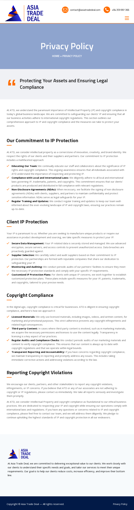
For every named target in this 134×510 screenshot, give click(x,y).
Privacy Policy (120, 504)
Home (55, 56)
